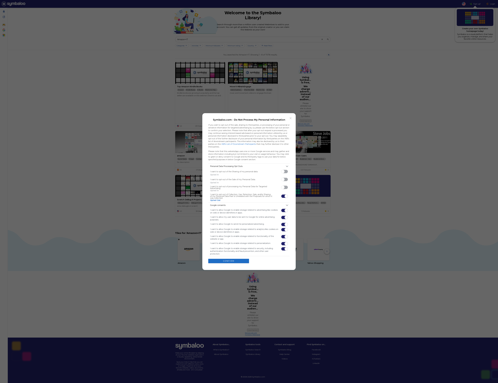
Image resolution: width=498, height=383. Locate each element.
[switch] (284, 171)
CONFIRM (228, 261)
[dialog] (249, 191)
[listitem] (249, 166)
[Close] (290, 118)
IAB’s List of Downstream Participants (238, 144)
